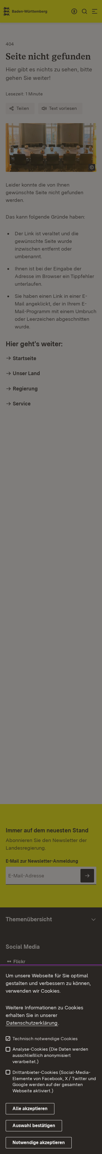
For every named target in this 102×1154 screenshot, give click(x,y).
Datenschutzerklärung (32, 1023)
